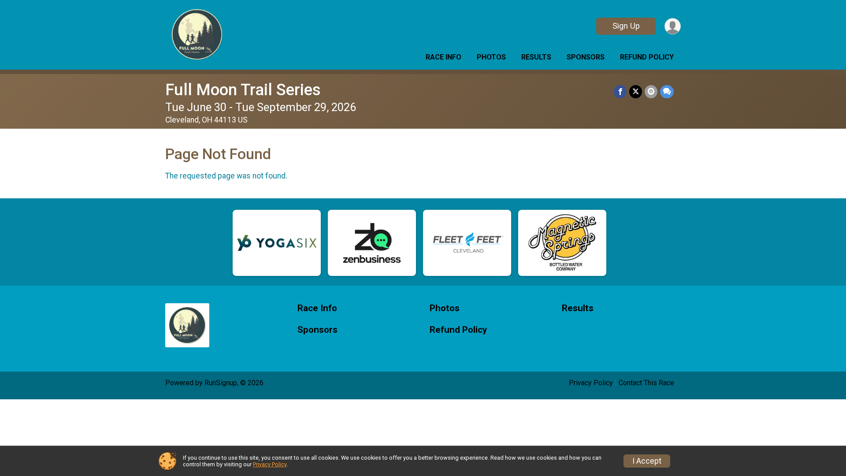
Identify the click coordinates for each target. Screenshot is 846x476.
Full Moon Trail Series (243, 89)
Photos (491, 57)
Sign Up (626, 25)
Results (536, 57)
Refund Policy (647, 57)
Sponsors (586, 57)
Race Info (443, 57)
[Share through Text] (667, 91)
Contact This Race (646, 383)
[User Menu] (672, 26)
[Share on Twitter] (635, 91)
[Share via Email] (651, 91)
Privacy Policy (591, 383)
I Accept (646, 461)
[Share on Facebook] (620, 91)
